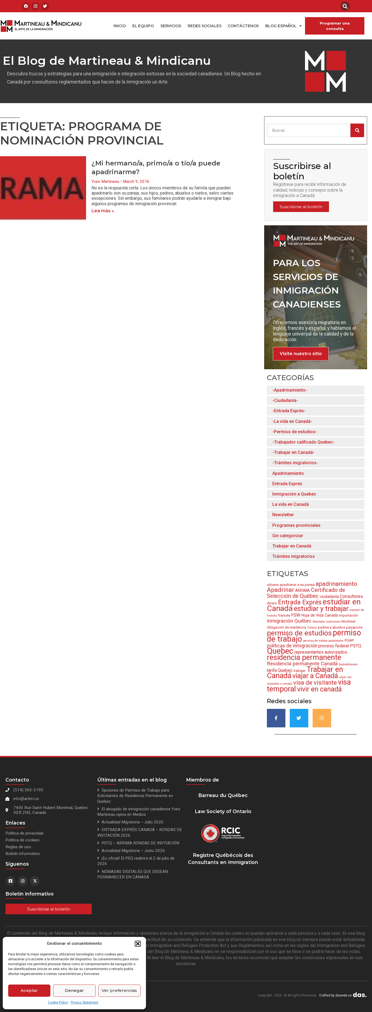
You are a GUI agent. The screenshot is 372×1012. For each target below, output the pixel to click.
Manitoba (319, 621)
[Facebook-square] (10, 881)
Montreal (348, 621)
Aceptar (29, 990)
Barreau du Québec (223, 795)
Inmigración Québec (289, 621)
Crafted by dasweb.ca (335, 995)
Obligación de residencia (286, 627)
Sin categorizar (287, 535)
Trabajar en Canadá (291, 546)
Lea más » (103, 210)
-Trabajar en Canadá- (293, 452)
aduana (273, 585)
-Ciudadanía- (285, 400)
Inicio (120, 25)
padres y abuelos (331, 627)
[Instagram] (35, 6)
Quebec (280, 651)
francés (284, 615)
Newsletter (283, 514)
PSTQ (355, 645)
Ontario (312, 627)
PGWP (349, 640)
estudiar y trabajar (321, 608)
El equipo (143, 25)
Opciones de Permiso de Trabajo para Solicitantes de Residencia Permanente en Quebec (135, 796)
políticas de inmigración (292, 645)
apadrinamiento (336, 583)
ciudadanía (329, 596)
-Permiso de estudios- (294, 431)
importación (348, 615)
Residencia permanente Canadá (302, 663)
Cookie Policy (58, 1002)
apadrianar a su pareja (297, 585)
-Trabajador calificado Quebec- (303, 442)
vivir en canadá (319, 689)
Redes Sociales (204, 25)
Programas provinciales (296, 525)
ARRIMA (302, 590)
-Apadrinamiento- (289, 390)
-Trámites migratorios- (295, 462)
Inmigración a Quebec (294, 494)
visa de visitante (315, 682)
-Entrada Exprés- (289, 410)
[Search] (357, 130)
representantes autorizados (320, 652)
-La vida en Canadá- (292, 421)
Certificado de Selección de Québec (306, 593)
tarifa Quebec (279, 670)
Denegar (74, 990)
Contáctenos (243, 25)
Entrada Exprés (287, 483)
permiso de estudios (299, 633)
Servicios (170, 25)
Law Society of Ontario (223, 811)
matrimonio (333, 621)
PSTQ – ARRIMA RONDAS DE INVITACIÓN (140, 843)
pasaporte (354, 627)
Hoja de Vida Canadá (319, 615)
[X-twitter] (35, 881)
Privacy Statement (84, 1002)
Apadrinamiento (288, 473)
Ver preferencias (119, 990)
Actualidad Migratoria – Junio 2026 (133, 850)
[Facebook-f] (276, 718)
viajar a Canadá (315, 676)
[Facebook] (26, 6)
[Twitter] (45, 6)
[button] (138, 943)
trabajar (300, 671)
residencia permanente (304, 657)
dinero (272, 603)
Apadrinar (280, 589)
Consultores (351, 596)
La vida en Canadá (290, 504)
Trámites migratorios (293, 556)
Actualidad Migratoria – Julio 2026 (133, 822)
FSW (295, 615)
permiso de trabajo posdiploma (323, 640)
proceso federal (333, 645)
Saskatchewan (348, 664)
